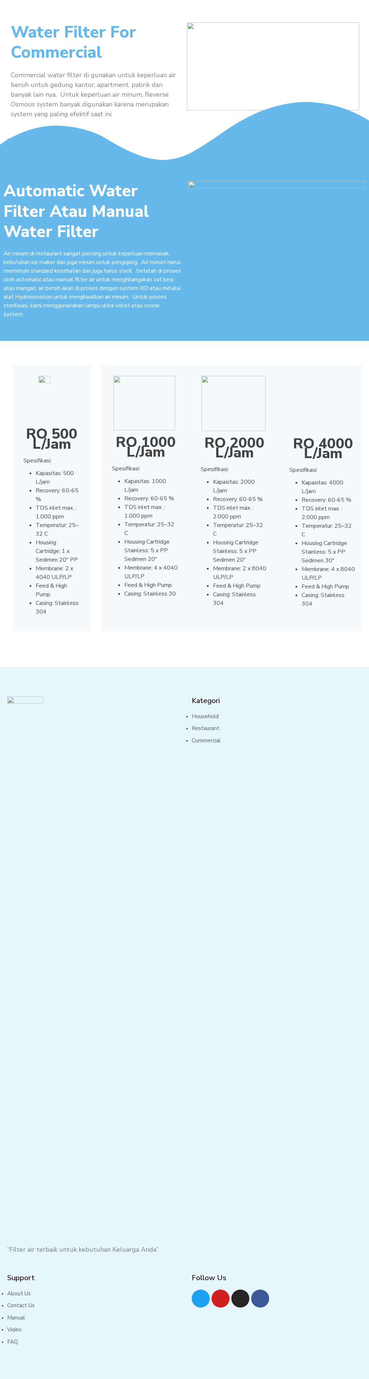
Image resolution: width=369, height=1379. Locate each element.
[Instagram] (240, 1299)
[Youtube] (221, 1299)
